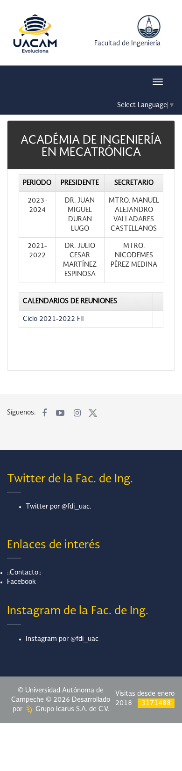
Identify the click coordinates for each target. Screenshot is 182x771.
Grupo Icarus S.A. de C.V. (71, 709)
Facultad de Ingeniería (127, 43)
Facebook (21, 582)
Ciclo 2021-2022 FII (53, 319)
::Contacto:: (24, 572)
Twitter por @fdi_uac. (58, 506)
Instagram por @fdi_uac (62, 639)
